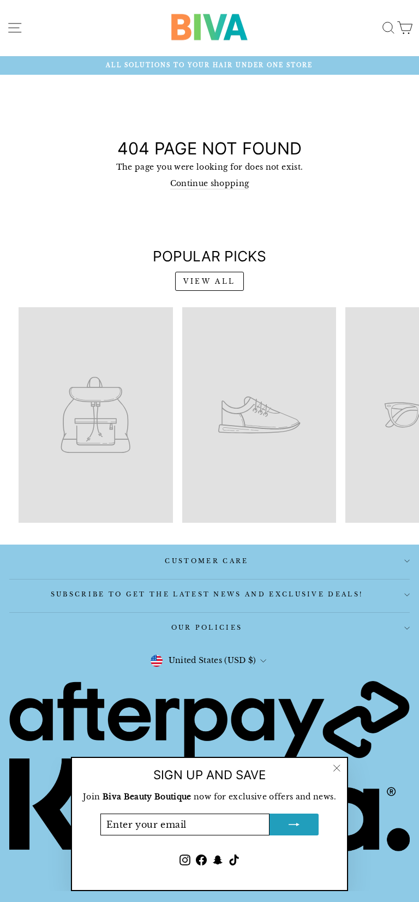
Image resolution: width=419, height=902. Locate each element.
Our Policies (207, 627)
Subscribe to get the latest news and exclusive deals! (207, 594)
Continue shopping (209, 183)
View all (209, 281)
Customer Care (206, 561)
